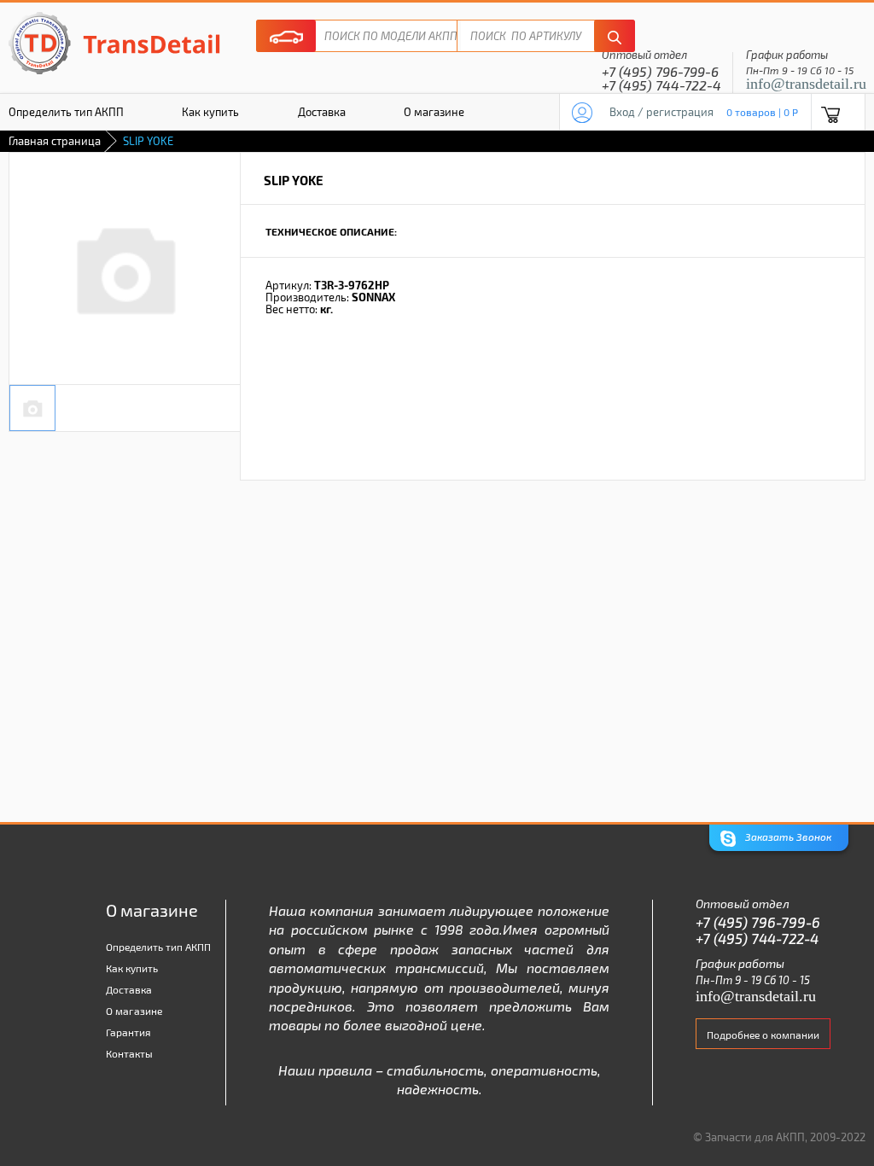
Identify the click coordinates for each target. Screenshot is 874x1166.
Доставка (322, 112)
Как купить (210, 112)
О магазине (434, 112)
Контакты (129, 1053)
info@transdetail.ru (806, 83)
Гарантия (128, 1032)
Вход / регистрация (661, 112)
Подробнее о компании (763, 1035)
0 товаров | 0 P (762, 112)
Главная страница (55, 141)
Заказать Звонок (787, 836)
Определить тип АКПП (158, 947)
